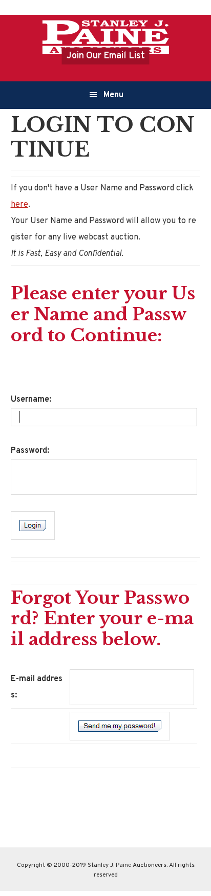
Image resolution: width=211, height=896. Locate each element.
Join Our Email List (106, 56)
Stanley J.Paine (105, 36)
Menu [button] (113, 95)
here (19, 205)
